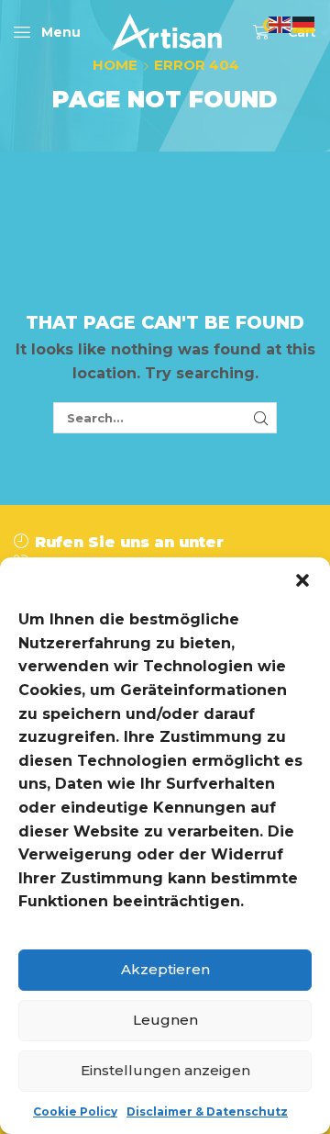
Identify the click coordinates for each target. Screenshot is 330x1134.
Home (115, 64)
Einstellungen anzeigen (165, 1070)
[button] (302, 580)
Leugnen (165, 1019)
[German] (304, 23)
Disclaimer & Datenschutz (207, 1111)
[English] (280, 23)
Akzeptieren (165, 969)
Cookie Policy (75, 1111)
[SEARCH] (261, 417)
